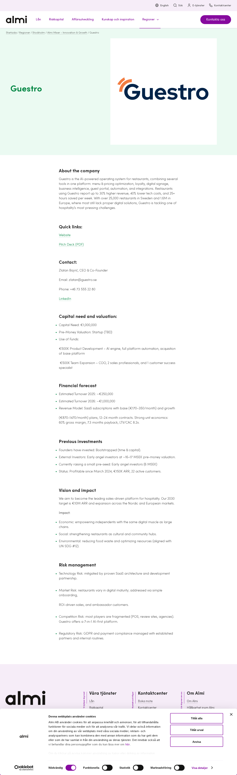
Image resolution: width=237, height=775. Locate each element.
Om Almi (192, 701)
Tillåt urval (196, 730)
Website (65, 235)
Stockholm (38, 32)
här (127, 744)
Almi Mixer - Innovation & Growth (67, 32)
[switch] (107, 768)
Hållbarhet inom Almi (200, 707)
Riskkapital (96, 707)
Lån (91, 701)
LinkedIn (65, 299)
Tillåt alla (196, 718)
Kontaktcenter (222, 5)
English (164, 5)
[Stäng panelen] (231, 714)
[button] (150, 19)
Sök (180, 5)
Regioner (24, 32)
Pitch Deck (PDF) (71, 244)
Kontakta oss (215, 19)
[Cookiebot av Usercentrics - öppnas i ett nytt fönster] (24, 768)
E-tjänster (198, 5)
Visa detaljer (200, 767)
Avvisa (196, 741)
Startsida (11, 32)
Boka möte (145, 701)
